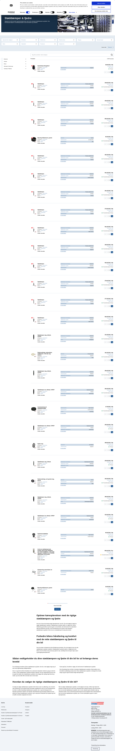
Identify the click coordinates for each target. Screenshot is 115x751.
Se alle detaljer (63, 69)
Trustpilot (27, 715)
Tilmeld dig (95, 748)
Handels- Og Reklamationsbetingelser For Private (11, 712)
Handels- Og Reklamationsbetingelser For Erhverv (11, 715)
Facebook (27, 706)
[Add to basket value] (112, 72)
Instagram (27, 709)
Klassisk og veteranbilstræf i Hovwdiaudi (9, 730)
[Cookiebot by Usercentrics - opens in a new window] (11, 12)
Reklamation (4, 709)
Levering (3, 706)
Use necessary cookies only (101, 11)
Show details (72, 12)
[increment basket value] (109, 72)
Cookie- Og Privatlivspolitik (6, 718)
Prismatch (3, 727)
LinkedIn (27, 712)
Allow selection (101, 7)
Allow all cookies (101, 3)
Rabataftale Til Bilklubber (6, 721)
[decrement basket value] (105, 72)
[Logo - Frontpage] (102, 703)
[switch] (41, 12)
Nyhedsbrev (3, 724)
